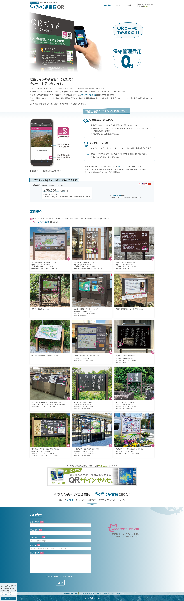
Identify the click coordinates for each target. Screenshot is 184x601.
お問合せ (129, 5)
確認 (60, 583)
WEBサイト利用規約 (71, 593)
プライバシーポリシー (87, 593)
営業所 (70, 499)
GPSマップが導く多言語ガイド (145, 4)
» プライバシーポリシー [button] (8, 594)
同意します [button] (8, 598)
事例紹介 (118, 5)
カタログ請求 (116, 593)
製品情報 (107, 5)
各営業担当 (121, 167)
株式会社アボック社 (103, 593)
